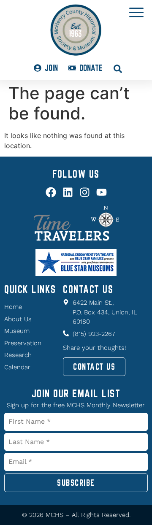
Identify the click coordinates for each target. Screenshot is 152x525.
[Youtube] (101, 192)
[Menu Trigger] (136, 12)
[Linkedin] (67, 192)
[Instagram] (84, 192)
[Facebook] (51, 192)
